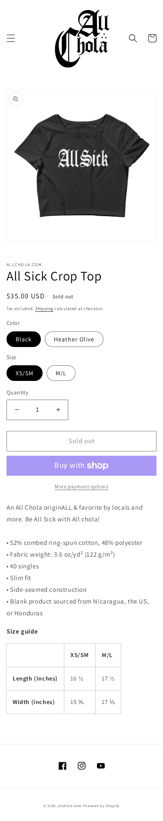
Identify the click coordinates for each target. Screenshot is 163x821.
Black (24, 339)
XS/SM (24, 373)
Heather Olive (74, 339)
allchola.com (69, 805)
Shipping (44, 308)
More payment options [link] (81, 486)
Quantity (17, 392)
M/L (61, 373)
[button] (10, 38)
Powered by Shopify (101, 805)
